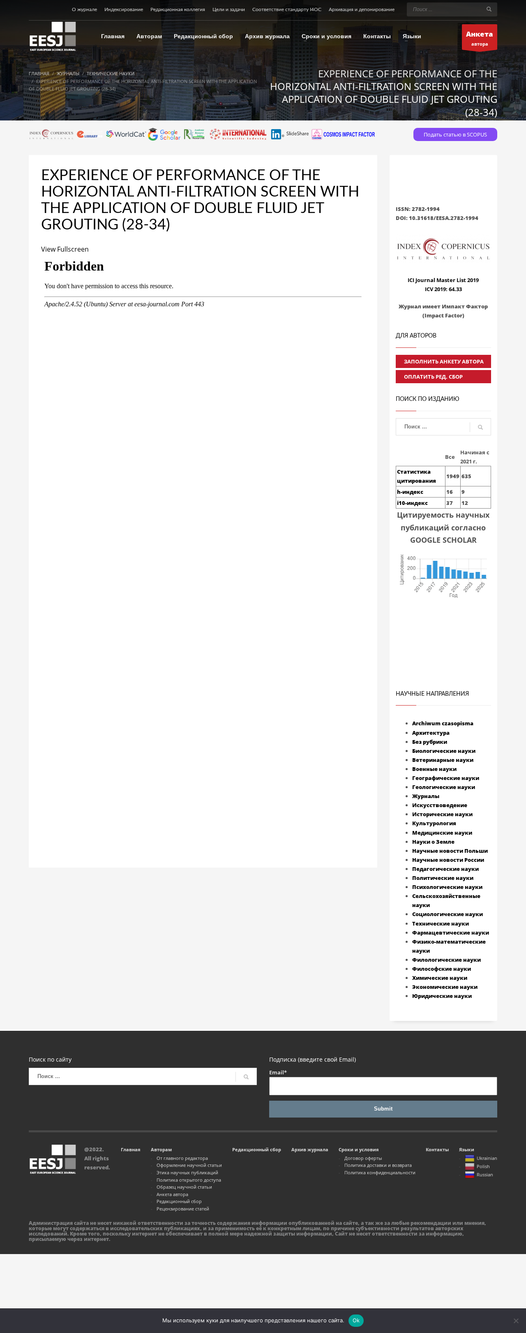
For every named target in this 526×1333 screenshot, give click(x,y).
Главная (131, 1149)
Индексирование (123, 9)
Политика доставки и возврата (378, 1165)
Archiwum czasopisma (442, 723)
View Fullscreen (65, 249)
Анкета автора (172, 1194)
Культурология (434, 823)
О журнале (84, 9)
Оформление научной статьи (189, 1165)
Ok (356, 1320)
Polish (483, 1166)
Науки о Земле (433, 841)
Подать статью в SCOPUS (455, 134)
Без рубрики (429, 741)
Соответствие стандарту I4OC (286, 9)
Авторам (161, 1149)
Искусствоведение (439, 805)
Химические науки (439, 977)
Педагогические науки (445, 868)
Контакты (437, 1149)
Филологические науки (446, 959)
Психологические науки (447, 887)
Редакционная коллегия (177, 9)
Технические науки (440, 923)
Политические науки (442, 878)
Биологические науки (443, 750)
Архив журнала (309, 1149)
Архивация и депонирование (361, 9)
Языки (466, 1149)
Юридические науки (442, 996)
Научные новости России (448, 859)
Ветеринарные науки (442, 760)
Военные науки (434, 769)
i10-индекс (412, 503)
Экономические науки (445, 986)
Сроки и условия (359, 1149)
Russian (485, 1174)
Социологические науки (447, 914)
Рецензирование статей (183, 1209)
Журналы (425, 796)
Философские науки (441, 968)
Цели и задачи (228, 9)
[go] (489, 9)
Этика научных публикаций (187, 1172)
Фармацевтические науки (450, 932)
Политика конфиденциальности (379, 1172)
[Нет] (516, 1321)
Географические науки (445, 778)
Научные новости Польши (450, 850)
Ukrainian (487, 1158)
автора (479, 38)
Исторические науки (442, 814)
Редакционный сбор (179, 1201)
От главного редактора (182, 1158)
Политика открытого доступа (189, 1180)
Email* (278, 1072)
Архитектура (431, 732)
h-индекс (410, 491)
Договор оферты (363, 1158)
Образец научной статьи (184, 1187)
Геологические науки (443, 787)
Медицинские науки (442, 832)
